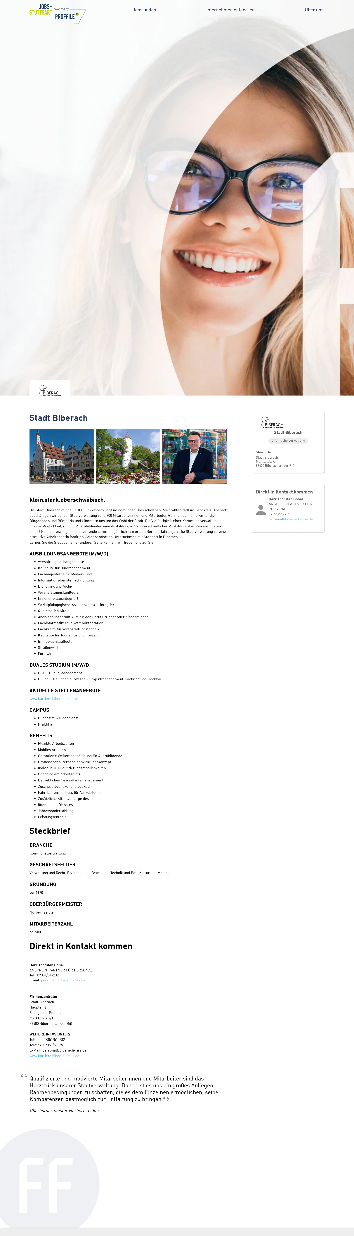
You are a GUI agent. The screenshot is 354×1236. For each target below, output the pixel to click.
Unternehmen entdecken (229, 9)
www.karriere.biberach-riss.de (54, 698)
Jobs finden (144, 9)
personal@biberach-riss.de (63, 980)
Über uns (314, 9)
